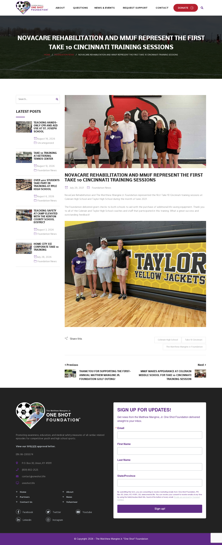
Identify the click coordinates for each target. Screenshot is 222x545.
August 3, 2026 (45, 230)
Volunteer (72, 502)
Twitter (56, 512)
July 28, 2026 (44, 257)
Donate (183, 7)
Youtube (86, 512)
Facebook (27, 512)
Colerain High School (168, 340)
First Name (124, 444)
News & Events (104, 7)
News (69, 497)
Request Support (135, 7)
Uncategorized (46, 143)
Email (120, 428)
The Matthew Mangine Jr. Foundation (184, 347)
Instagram (57, 520)
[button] (73, 339)
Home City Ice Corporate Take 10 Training (46, 247)
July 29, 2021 (76, 188)
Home (47, 55)
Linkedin (26, 520)
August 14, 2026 (46, 139)
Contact (162, 7)
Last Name (124, 460)
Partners (25, 497)
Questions (80, 7)
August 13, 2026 (46, 166)
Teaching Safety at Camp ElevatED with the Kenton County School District (46, 217)
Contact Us (26, 502)
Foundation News (64, 55)
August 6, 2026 (45, 196)
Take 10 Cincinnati (193, 340)
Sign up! (160, 508)
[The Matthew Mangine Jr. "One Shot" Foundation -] (32, 8)
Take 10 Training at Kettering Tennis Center (45, 156)
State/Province (126, 475)
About (60, 7)
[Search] (58, 99)
